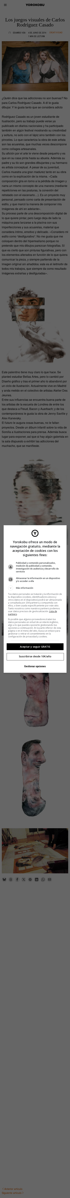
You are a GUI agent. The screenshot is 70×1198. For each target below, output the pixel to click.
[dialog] (35, 599)
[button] (35, 588)
